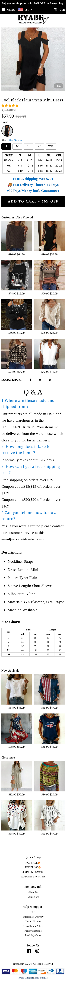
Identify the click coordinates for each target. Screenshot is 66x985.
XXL (51, 146)
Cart (62, 9)
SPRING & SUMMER (33, 872)
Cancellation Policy (33, 926)
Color (4, 122)
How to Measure (33, 921)
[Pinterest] (50, 380)
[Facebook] (30, 380)
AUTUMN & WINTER (33, 876)
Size (11, 140)
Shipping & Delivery (33, 916)
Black (7, 127)
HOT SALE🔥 (33, 863)
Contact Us (33, 896)
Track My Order (33, 935)
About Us (33, 892)
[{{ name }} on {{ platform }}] (29, 951)
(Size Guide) (15, 140)
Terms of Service (41, 978)
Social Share (11, 379)
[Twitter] (40, 380)
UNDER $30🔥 (33, 867)
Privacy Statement (25, 978)
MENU (10, 9)
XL (39, 146)
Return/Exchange (33, 930)
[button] (10, 105)
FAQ (33, 912)
